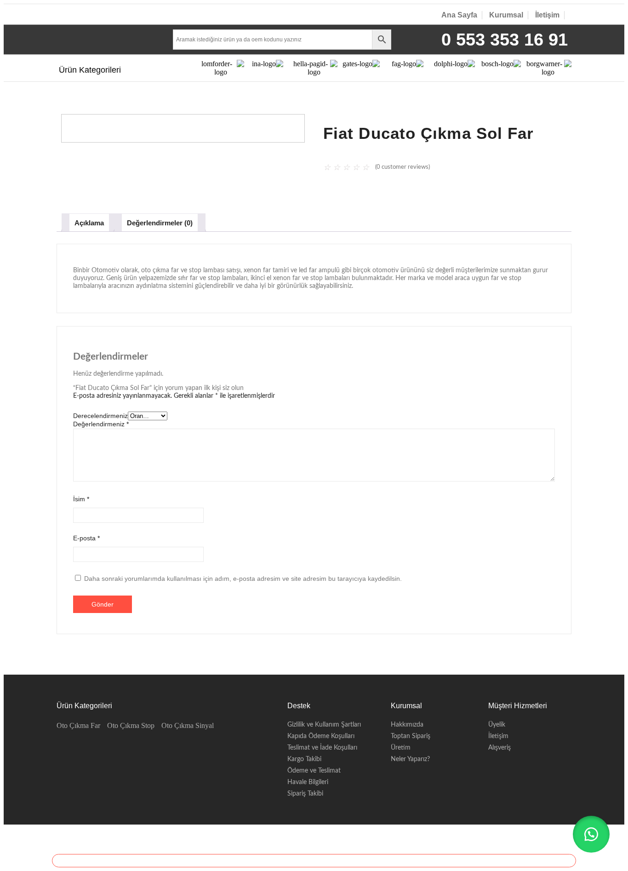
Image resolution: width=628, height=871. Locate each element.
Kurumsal (506, 15)
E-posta (86, 538)
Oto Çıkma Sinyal (187, 725)
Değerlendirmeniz (101, 424)
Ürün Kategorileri (90, 69)
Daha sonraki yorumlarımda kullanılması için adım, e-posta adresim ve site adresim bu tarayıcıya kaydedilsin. (243, 578)
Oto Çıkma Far (78, 725)
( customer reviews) (402, 167)
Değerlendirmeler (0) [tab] (160, 223)
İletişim (547, 15)
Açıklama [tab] (89, 223)
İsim (81, 499)
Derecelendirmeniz (100, 415)
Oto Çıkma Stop (130, 725)
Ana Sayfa (459, 15)
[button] (591, 834)
